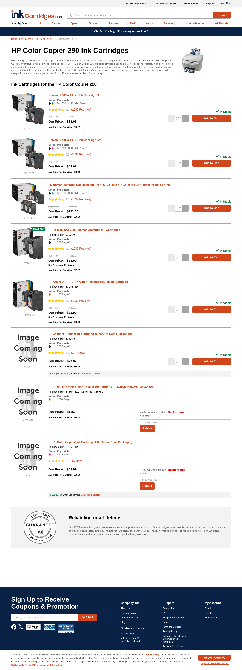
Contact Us (168, 608)
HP (33, 39)
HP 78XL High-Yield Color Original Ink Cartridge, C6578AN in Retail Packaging (100, 386)
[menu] (121, 23)
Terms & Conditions (173, 646)
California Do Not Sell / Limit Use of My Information (174, 639)
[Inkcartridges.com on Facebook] (13, 628)
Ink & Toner (24, 39)
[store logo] (37, 15)
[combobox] (148, 15)
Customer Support (165, 3)
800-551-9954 (138, 3)
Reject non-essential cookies (215, 663)
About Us (125, 608)
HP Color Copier (44, 39)
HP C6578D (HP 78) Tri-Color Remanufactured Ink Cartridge (88, 281)
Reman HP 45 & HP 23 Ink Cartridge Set (74, 140)
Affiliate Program (129, 617)
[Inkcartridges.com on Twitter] (21, 628)
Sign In (210, 3)
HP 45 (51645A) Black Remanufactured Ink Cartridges (84, 229)
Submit (147, 428)
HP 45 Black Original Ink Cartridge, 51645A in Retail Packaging (90, 333)
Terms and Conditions (172, 661)
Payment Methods (172, 626)
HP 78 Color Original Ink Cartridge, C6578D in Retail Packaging (90, 442)
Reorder (209, 613)
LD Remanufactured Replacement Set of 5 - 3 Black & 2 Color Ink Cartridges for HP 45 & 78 (109, 184)
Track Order (191, 3)
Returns (167, 622)
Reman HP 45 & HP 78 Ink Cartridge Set (74, 95)
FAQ (165, 613)
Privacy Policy (170, 631)
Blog (123, 622)
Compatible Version (90, 374)
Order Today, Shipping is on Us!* (121, 31)
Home (14, 39)
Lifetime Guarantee (130, 613)
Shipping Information (173, 617)
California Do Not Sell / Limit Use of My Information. (36, 665)
